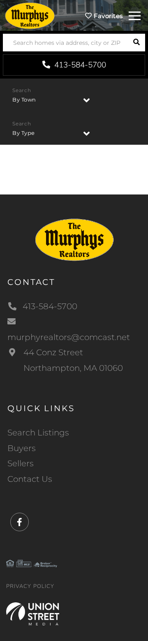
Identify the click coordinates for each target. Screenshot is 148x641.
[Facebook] (19, 522)
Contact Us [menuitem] (29, 479)
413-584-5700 (79, 65)
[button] (136, 42)
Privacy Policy (30, 586)
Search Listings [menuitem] (38, 432)
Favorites (107, 16)
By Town (24, 99)
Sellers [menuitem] (20, 463)
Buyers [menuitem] (21, 448)
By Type (23, 133)
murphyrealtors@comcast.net (68, 337)
